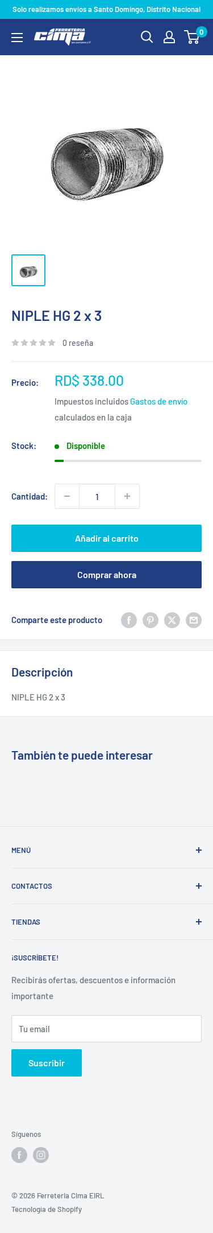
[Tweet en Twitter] (172, 619)
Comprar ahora (106, 574)
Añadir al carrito (107, 538)
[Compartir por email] (194, 619)
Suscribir (46, 1062)
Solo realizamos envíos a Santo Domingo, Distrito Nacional (106, 9)
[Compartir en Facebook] (129, 619)
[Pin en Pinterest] (150, 619)
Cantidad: (29, 496)
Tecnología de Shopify (46, 1209)
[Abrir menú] (17, 37)
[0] (192, 37)
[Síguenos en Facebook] (19, 1155)
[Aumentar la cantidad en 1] (127, 496)
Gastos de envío (158, 401)
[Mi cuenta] (169, 37)
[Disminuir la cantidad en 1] (67, 496)
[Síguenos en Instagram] (41, 1155)
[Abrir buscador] (147, 37)
